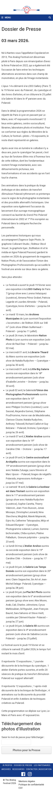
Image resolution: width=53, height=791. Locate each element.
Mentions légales (26, 781)
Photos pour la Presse (26, 750)
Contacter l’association (39, 769)
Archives (6, 769)
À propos (7, 765)
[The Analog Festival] (26, 9)
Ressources (18, 769)
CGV (20, 788)
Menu (7, 17)
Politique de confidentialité (31, 784)
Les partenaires (42, 765)
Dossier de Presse (23, 765)
